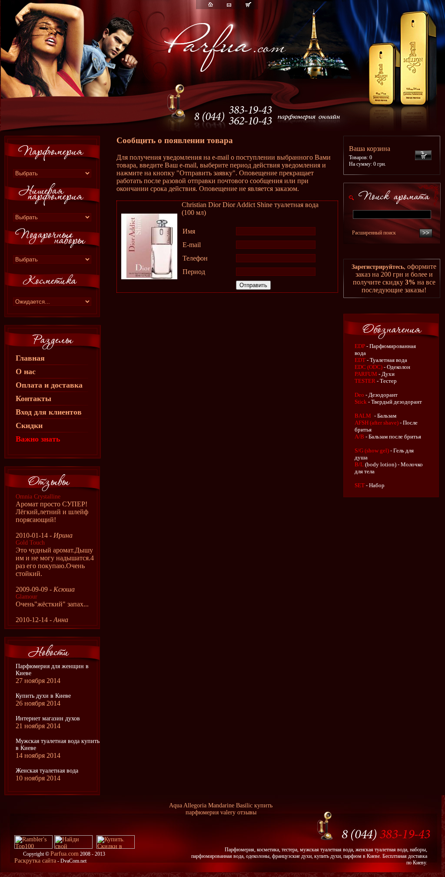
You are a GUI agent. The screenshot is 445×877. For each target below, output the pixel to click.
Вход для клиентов (49, 412)
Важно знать (38, 439)
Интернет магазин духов (48, 718)
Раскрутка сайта (35, 860)
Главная (30, 358)
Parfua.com (64, 853)
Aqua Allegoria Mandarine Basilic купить (220, 805)
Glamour (26, 596)
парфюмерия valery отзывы (221, 812)
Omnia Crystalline (38, 496)
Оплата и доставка (49, 385)
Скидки (29, 425)
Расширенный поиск (374, 233)
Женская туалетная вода (47, 770)
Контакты (33, 398)
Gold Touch (30, 542)
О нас (26, 371)
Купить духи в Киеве (43, 696)
